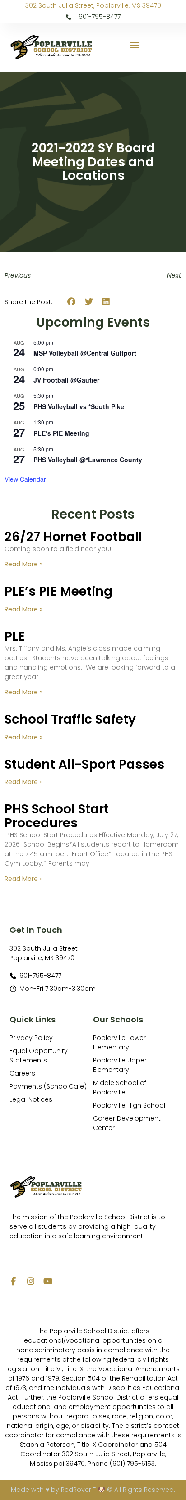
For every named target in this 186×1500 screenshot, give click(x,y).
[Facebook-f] (13, 1281)
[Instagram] (31, 1281)
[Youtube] (48, 1281)
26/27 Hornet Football (73, 537)
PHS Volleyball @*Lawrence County (87, 459)
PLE (15, 636)
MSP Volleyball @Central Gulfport (84, 352)
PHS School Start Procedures (57, 816)
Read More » (23, 564)
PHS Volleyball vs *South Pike (78, 406)
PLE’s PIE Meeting (61, 433)
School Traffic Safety (70, 719)
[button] (134, 44)
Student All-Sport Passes (84, 764)
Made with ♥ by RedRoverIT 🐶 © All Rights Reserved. (93, 1489)
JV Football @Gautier (66, 379)
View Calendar (25, 478)
